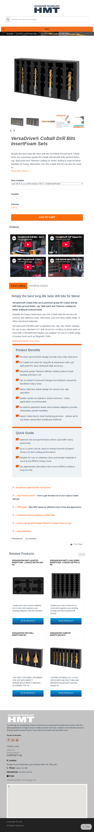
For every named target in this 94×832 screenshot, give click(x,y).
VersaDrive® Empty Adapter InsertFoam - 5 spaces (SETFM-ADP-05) (28, 562)
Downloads (38, 285)
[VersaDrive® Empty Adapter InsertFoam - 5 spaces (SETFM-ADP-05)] (28, 585)
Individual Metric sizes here (26, 341)
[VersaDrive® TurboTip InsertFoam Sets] (66, 657)
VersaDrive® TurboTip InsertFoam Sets (60, 634)
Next (16, 130)
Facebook (17, 539)
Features (18, 285)
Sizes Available (17, 180)
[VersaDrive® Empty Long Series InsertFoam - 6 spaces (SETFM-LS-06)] (66, 585)
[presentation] (17, 121)
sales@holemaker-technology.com (21, 780)
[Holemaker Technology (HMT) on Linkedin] (13, 740)
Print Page (78, 544)
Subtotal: (15, 204)
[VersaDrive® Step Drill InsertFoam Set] (28, 657)
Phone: (12, 768)
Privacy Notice (13, 753)
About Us (11, 750)
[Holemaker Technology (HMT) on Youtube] (17, 740)
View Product (28, 621)
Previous (13, 130)
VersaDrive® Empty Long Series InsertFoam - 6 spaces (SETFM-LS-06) (65, 562)
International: (12, 772)
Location (12, 760)
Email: (11, 776)
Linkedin (32, 539)
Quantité (15, 194)
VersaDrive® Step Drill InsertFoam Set (23, 634)
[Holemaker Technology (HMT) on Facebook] (8, 740)
